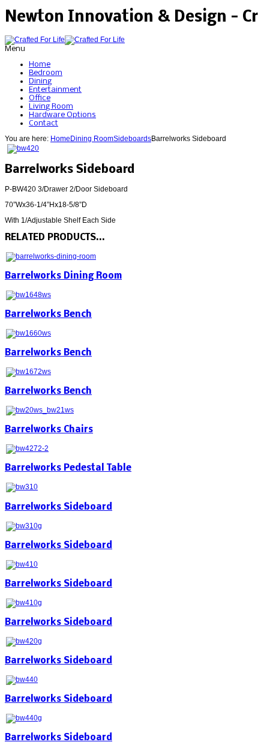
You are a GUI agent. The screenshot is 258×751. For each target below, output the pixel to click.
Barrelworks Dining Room (63, 276)
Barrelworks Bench (48, 314)
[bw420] (23, 148)
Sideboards (132, 138)
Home (60, 138)
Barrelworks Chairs (49, 430)
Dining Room (91, 138)
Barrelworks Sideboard (58, 507)
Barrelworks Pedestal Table (68, 468)
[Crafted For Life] (65, 39)
